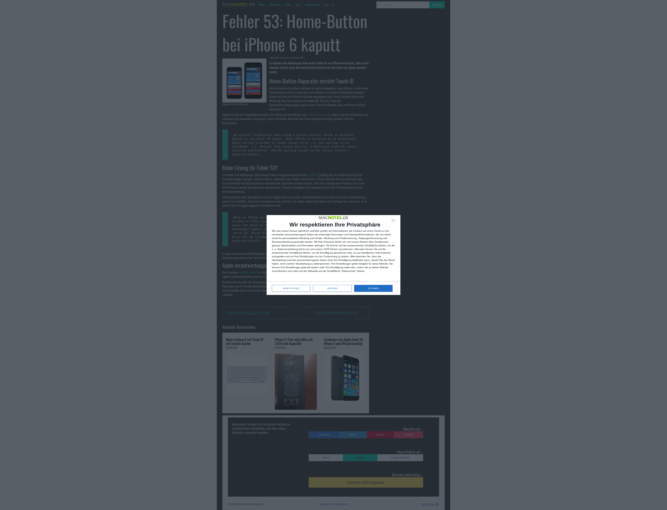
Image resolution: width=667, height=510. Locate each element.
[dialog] (333, 255)
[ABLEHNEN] (394, 221)
